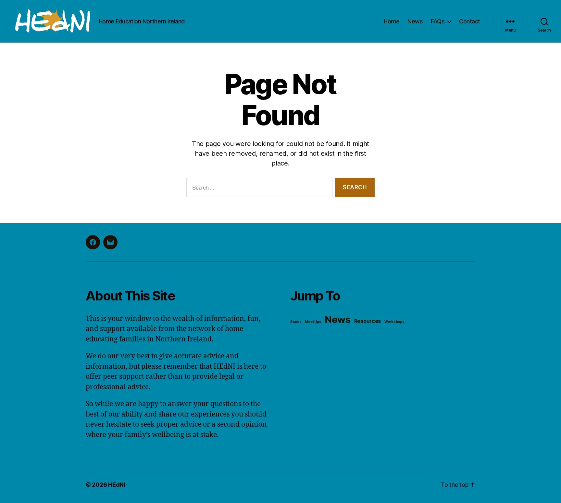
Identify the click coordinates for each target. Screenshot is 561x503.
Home (391, 21)
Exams (296, 322)
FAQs (437, 21)
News (415, 21)
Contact (469, 21)
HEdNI (116, 484)
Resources (367, 321)
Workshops (394, 322)
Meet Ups (313, 322)
